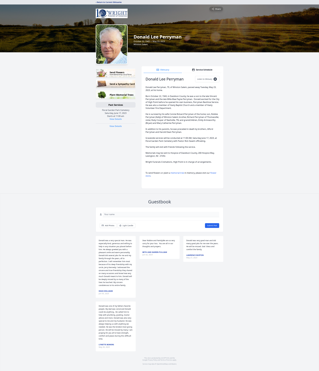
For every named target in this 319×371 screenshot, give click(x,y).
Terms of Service (166, 360)
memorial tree (177, 172)
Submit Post (212, 225)
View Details (116, 119)
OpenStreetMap (162, 364)
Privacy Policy (152, 360)
